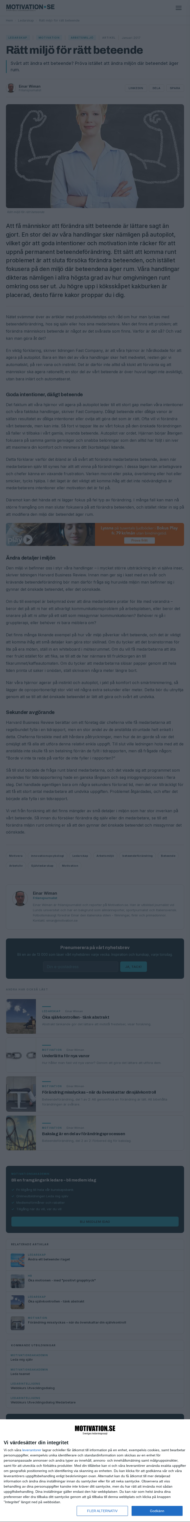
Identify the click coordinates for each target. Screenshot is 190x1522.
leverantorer (31, 1450)
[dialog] (95, 1471)
